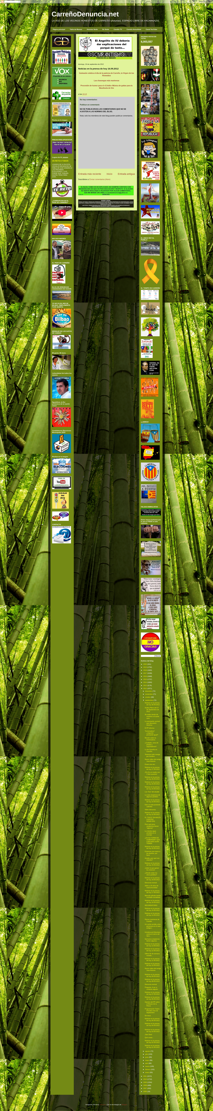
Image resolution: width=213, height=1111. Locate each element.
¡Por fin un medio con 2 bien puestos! (152, 773)
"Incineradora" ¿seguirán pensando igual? (151, 733)
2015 (145, 679)
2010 (145, 1079)
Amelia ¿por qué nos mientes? (152, 859)
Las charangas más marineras (106, 81)
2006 (145, 1091)
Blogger (124, 1104)
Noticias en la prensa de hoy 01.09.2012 (152, 1046)
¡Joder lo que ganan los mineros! (152, 869)
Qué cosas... (149, 1037)
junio (147, 1057)
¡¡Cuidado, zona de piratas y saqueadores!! (151, 744)
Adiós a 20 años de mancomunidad (151, 886)
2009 (145, 1082)
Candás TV (118, 29)
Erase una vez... (150, 764)
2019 (145, 667)
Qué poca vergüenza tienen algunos (152, 940)
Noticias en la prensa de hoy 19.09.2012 (152, 864)
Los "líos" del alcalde (152, 792)
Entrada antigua (126, 174)
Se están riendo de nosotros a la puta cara (152, 716)
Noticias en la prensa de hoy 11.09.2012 (152, 959)
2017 (145, 673)
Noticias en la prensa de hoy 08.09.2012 (152, 980)
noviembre (149, 694)
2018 (145, 670)
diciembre (148, 691)
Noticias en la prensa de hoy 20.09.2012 (152, 847)
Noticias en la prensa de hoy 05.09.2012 (152, 1019)
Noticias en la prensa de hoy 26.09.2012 (152, 778)
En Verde (105, 29)
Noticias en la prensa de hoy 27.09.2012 (152, 768)
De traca (148, 1015)
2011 (145, 1076)
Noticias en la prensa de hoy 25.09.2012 (152, 783)
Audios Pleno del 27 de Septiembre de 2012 (152, 709)
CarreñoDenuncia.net (85, 14)
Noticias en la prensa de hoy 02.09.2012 (152, 1041)
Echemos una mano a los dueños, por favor (152, 853)
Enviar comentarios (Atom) (99, 179)
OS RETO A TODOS (60, 161)
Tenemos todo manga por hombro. (152, 755)
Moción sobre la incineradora (150, 739)
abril (146, 1063)
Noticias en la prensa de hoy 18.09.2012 (152, 879)
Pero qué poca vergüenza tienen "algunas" (152, 826)
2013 (145, 685)
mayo (147, 1060)
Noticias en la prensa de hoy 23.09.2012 (152, 801)
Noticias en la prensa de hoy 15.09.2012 (152, 909)
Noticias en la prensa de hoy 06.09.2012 (152, 998)
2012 (145, 688)
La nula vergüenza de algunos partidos (152, 796)
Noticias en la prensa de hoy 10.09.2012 (152, 964)
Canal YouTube (151, 29)
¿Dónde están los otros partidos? (151, 874)
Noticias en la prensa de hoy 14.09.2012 (152, 914)
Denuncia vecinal (151, 883)
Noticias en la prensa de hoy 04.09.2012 (152, 1024)
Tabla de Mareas (76, 29)
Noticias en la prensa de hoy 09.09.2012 (152, 975)
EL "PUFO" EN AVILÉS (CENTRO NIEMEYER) (153, 819)
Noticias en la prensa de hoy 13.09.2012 (152, 945)
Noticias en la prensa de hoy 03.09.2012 (152, 1030)
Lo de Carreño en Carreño (151, 750)
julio (146, 1054)
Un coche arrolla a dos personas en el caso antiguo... (153, 926)
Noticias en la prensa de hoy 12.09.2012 (152, 949)
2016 (145, 676)
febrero (147, 1069)
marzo (147, 1066)
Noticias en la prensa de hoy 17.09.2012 (152, 891)
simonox (103, 1104)
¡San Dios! (148, 1034)
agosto (147, 1051)
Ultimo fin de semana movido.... (152, 954)
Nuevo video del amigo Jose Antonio (153, 969)
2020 (145, 664)
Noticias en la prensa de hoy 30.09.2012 (152, 704)
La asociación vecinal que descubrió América (152, 723)
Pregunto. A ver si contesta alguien (151, 988)
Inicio (109, 174)
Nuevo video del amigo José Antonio (153, 760)
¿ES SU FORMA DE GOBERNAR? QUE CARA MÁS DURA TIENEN (152, 840)
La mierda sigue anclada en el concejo (150, 833)
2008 (145, 1085)
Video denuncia (150, 809)
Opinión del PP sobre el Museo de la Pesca (152, 1004)
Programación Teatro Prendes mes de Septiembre (152, 1010)
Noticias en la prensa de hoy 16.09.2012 (152, 901)
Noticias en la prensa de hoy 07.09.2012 (152, 993)
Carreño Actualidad (134, 29)
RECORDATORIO (151, 905)
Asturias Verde (92, 29)
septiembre (149, 700)
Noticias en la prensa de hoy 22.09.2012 (152, 813)
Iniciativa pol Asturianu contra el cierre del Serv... (152, 934)
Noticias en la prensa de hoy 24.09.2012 (152, 788)
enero (147, 1072)
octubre (148, 697)
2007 (145, 1088)
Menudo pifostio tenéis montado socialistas (153, 896)
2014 (145, 682)
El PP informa (149, 728)
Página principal (59, 29)
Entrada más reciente (89, 174)
